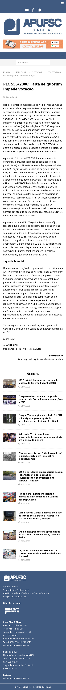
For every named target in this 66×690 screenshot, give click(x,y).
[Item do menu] (27, 10)
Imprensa (21, 72)
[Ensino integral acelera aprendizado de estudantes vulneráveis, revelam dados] (9, 535)
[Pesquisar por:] (33, 62)
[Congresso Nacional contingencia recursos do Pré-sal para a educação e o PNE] (9, 399)
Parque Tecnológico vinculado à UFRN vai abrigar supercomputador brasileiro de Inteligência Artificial (40, 418)
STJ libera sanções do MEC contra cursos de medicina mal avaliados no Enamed (39, 553)
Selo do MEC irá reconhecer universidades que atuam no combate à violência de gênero (40, 437)
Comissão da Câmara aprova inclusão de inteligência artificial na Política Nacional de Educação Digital (40, 515)
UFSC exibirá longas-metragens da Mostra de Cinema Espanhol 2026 (38, 381)
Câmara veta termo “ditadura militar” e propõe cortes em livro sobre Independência (40, 456)
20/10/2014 (11, 97)
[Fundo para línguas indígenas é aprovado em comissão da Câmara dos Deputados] (9, 497)
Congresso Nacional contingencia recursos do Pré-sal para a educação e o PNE (40, 399)
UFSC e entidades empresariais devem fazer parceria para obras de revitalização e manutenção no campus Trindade (40, 476)
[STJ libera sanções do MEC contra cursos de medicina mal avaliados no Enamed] (9, 554)
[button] (61, 3)
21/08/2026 (25, 387)
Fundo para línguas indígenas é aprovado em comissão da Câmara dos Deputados (38, 496)
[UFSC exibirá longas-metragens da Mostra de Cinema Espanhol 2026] (9, 383)
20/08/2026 (25, 484)
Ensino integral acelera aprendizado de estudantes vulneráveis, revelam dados (39, 534)
